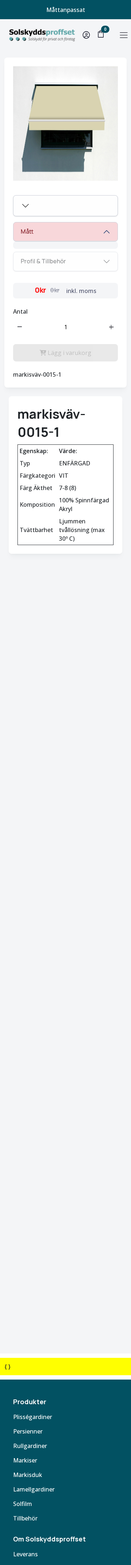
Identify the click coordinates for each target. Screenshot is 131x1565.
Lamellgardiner (34, 1489)
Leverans (25, 1554)
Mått (27, 231)
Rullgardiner (30, 1446)
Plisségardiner (32, 1417)
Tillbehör (25, 1518)
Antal (20, 311)
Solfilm (22, 1504)
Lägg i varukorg (68, 353)
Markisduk (27, 1475)
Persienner (28, 1431)
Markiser (25, 1460)
